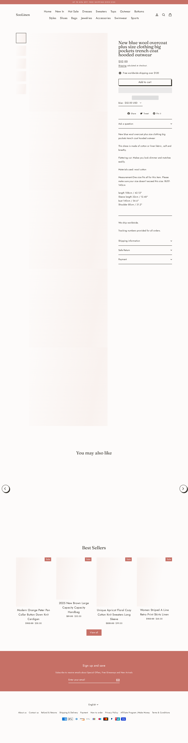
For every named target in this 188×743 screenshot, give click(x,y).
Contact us (34, 712)
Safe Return (124, 250)
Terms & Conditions (161, 712)
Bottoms (139, 11)
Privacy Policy (111, 712)
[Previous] (5, 488)
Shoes (63, 18)
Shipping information (129, 240)
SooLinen (23, 14)
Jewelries (86, 18)
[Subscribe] (117, 680)
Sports (135, 18)
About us (22, 712)
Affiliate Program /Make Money (135, 712)
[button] (145, 90)
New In (59, 11)
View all (94, 632)
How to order (97, 712)
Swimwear (120, 18)
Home (47, 11)
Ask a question (125, 123)
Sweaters (101, 11)
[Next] (183, 488)
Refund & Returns (49, 712)
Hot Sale (73, 11)
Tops (113, 11)
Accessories (103, 18)
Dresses (87, 11)
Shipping (122, 65)
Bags (74, 18)
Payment (122, 259)
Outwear (125, 11)
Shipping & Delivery (68, 712)
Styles (52, 18)
